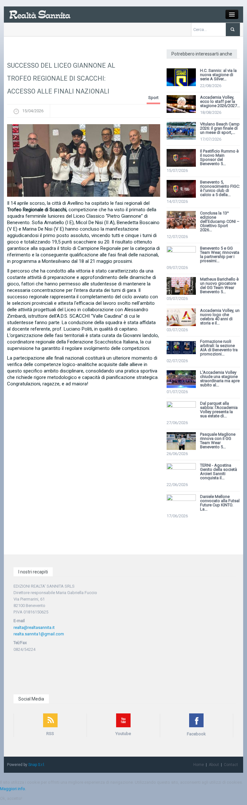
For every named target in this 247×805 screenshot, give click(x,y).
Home (198, 764)
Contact (231, 764)
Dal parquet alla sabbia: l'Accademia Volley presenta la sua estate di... (219, 409)
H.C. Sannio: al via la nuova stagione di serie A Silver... (218, 74)
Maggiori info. (13, 788)
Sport (153, 97)
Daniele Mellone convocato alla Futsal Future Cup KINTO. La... (220, 503)
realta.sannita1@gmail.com (39, 633)
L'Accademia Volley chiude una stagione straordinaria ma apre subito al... (220, 378)
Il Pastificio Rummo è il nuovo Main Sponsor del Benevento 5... (219, 157)
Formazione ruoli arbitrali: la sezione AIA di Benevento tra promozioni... (219, 347)
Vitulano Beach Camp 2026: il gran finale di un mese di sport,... (220, 128)
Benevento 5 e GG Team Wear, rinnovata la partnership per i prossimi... (219, 254)
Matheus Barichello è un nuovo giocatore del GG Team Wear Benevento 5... (219, 285)
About (214, 764)
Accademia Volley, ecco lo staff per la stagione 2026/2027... (220, 101)
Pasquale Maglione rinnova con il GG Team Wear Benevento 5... (217, 440)
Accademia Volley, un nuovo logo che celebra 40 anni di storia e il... (220, 316)
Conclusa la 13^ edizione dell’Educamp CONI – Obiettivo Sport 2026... (220, 221)
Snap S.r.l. (36, 764)
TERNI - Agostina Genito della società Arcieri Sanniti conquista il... (218, 471)
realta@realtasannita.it (34, 627)
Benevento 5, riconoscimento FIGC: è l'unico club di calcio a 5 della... (220, 188)
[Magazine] (39, 14)
